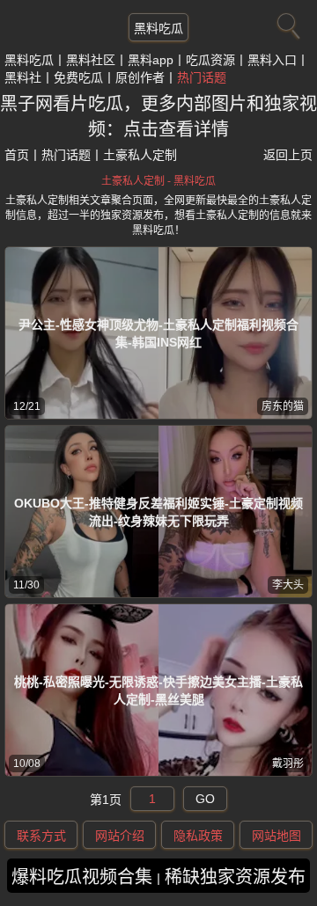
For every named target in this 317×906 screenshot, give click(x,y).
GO (205, 799)
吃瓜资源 (210, 60)
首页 (16, 155)
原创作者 (140, 77)
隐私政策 (198, 836)
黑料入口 (272, 60)
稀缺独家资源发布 (235, 877)
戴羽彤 (288, 763)
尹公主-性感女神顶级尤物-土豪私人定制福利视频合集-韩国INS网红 (158, 333)
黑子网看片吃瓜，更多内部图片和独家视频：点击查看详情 (158, 116)
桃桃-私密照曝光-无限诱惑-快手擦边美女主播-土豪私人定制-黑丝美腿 (158, 690)
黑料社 (22, 77)
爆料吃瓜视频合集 (81, 877)
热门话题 (201, 77)
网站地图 (276, 836)
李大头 (288, 585)
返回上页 (288, 155)
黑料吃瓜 (158, 28)
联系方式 (41, 836)
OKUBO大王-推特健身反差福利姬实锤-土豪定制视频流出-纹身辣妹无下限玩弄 (158, 512)
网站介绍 (119, 836)
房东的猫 (283, 406)
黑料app (150, 60)
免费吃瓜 (78, 77)
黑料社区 (90, 60)
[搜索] (286, 22)
